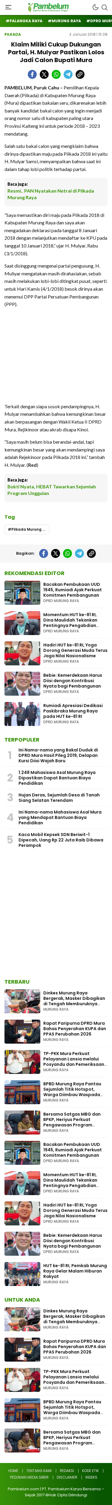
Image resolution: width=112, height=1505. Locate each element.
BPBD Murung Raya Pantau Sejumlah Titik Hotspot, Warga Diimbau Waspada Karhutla (72, 1092)
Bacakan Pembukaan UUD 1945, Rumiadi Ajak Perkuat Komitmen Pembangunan (72, 589)
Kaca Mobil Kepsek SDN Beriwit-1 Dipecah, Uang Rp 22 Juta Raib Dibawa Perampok (61, 840)
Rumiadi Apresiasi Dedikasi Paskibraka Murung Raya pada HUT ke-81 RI (73, 711)
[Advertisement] (56, 355)
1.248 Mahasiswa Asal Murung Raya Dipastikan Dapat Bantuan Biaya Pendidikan (57, 777)
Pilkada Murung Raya (30, 529)
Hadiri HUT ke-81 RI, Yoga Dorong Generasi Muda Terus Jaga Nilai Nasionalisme (75, 650)
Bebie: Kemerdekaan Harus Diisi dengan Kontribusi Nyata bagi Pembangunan (72, 680)
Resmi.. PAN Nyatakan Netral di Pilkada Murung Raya (50, 194)
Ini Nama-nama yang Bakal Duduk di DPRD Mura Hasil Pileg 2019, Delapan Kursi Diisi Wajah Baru (58, 755)
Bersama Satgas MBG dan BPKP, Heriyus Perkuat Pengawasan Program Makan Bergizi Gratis (72, 1122)
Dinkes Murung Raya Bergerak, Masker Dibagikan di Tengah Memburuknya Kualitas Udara (74, 1001)
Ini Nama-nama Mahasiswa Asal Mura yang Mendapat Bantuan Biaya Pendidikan (60, 817)
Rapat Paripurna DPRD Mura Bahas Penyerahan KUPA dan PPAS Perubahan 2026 (74, 1028)
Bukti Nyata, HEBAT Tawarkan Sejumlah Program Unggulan (51, 490)
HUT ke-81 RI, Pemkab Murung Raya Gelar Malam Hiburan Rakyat (75, 1271)
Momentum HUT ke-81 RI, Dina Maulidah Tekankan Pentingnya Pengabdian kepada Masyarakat (70, 623)
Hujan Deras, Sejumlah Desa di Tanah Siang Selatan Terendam (59, 797)
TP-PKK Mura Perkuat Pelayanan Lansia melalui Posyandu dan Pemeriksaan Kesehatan (73, 1062)
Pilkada (12, 34)
